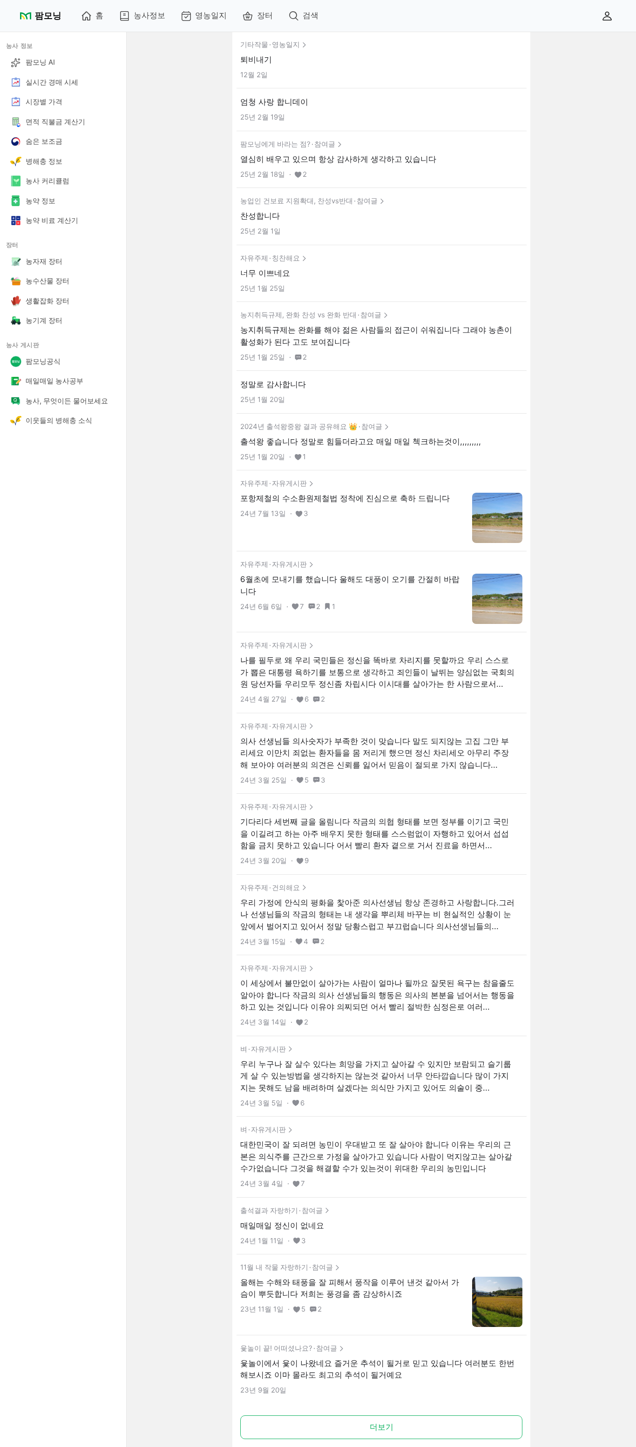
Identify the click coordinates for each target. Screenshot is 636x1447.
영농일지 (211, 15)
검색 (310, 15)
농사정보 (149, 15)
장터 (265, 15)
